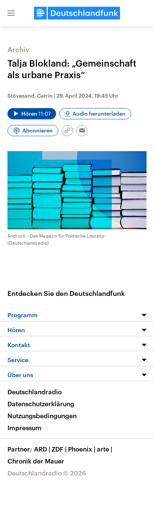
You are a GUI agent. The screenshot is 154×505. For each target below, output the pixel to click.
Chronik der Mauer (35, 461)
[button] (11, 13)
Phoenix (81, 449)
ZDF (59, 449)
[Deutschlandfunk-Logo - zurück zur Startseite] (77, 13)
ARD (42, 449)
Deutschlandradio (34, 391)
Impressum (24, 427)
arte (104, 449)
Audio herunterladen (99, 113)
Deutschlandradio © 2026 (46, 473)
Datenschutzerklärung (40, 403)
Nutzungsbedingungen (42, 415)
